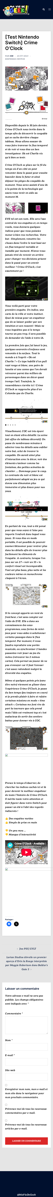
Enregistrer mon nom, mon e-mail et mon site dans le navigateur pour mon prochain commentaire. (26, 1093)
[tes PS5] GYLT (27, 948)
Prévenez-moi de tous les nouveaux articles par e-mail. (26, 1126)
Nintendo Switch (15, 59)
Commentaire (14, 1013)
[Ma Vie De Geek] (15, 9)
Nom (9, 1040)
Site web (10, 1070)
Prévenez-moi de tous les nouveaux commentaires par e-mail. (26, 1111)
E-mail (10, 1055)
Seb (11, 56)
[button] (43, 9)
